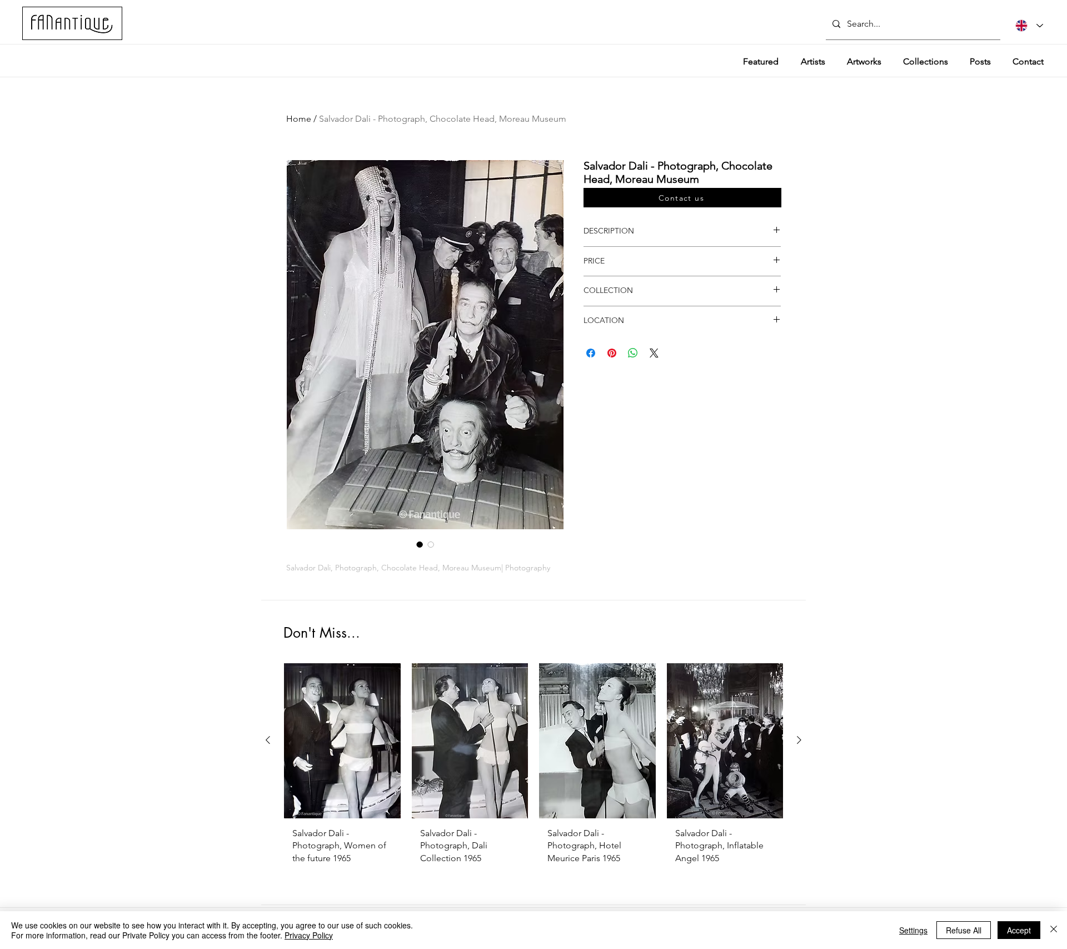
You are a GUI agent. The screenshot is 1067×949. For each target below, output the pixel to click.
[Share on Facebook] (590, 353)
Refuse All (963, 930)
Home (298, 118)
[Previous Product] (268, 740)
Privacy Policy (309, 935)
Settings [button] (913, 930)
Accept (1019, 930)
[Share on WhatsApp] (633, 353)
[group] (533, 774)
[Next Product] (799, 740)
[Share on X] (654, 353)
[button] (682, 197)
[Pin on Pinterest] (612, 353)
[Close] (1053, 930)
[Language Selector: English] (1029, 25)
